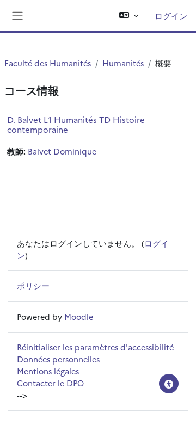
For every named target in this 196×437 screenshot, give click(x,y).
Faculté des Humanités (47, 63)
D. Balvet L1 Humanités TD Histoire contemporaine (76, 124)
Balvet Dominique (62, 151)
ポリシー (33, 285)
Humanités (123, 63)
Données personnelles (58, 359)
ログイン (171, 15)
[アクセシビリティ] (169, 383)
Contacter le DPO (50, 383)
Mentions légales (48, 371)
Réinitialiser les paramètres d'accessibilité (95, 347)
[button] (128, 15)
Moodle (78, 316)
